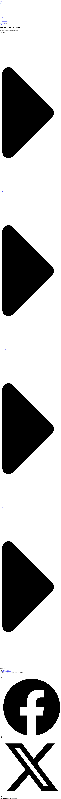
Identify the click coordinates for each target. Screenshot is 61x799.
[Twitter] (31, 796)
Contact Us (4, 21)
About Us (4, 18)
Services (4, 19)
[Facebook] (31, 736)
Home (3, 17)
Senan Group (2, 1)
